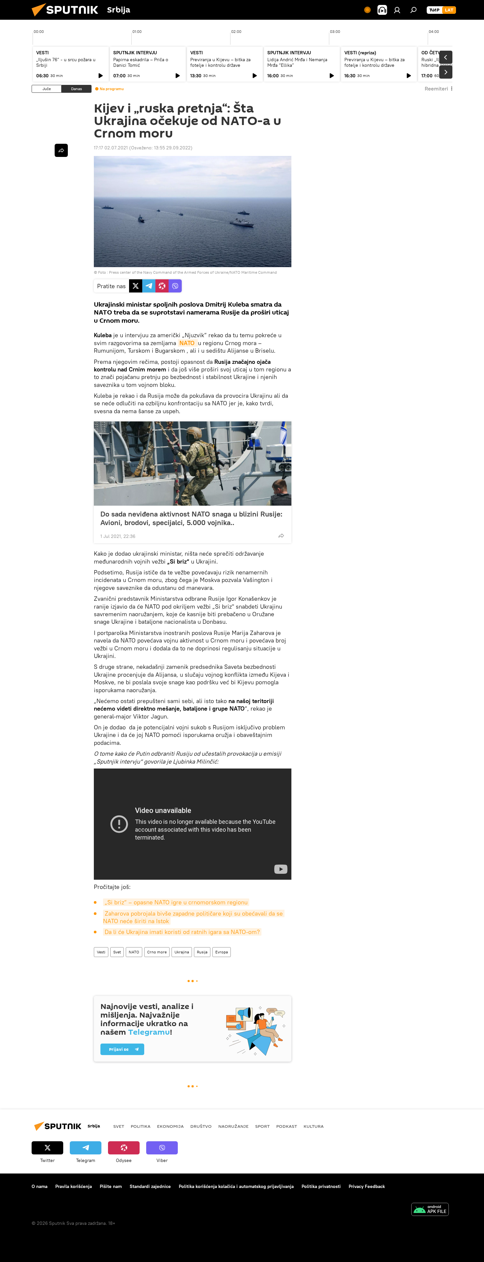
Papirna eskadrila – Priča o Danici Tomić (140, 62)
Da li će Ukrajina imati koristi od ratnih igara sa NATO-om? (182, 932)
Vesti (101, 951)
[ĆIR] (434, 10)
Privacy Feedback (367, 1186)
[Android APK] (430, 1210)
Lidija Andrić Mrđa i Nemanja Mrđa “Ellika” (297, 62)
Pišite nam (111, 1186)
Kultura (314, 1126)
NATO (134, 951)
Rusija (202, 951)
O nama (39, 1186)
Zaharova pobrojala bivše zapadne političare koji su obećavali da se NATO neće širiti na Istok (193, 917)
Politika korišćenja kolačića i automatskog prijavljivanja (236, 1186)
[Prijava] (397, 9)
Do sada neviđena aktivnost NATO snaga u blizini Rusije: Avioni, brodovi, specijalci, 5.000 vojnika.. (191, 518)
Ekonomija (170, 1126)
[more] (281, 535)
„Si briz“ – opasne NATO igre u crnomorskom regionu (176, 902)
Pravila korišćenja (73, 1186)
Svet (117, 951)
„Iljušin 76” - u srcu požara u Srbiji (65, 62)
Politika (140, 1126)
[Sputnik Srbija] (67, 18)
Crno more (157, 951)
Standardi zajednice (150, 1186)
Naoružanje (233, 1126)
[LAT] (449, 10)
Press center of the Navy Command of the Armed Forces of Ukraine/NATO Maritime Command (193, 272)
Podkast (286, 1126)
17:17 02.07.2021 (111, 148)
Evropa (221, 951)
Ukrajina (182, 951)
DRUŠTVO (201, 1126)
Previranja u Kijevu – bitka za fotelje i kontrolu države (220, 62)
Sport (262, 1126)
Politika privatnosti (321, 1186)
